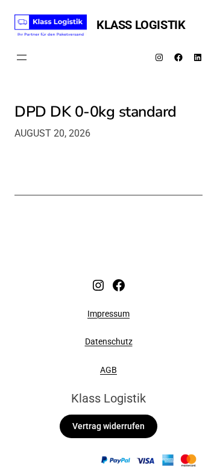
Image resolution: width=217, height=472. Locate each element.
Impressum (108, 313)
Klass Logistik (140, 25)
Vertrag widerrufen (108, 427)
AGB (108, 370)
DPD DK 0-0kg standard (95, 112)
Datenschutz (109, 341)
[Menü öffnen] (21, 57)
